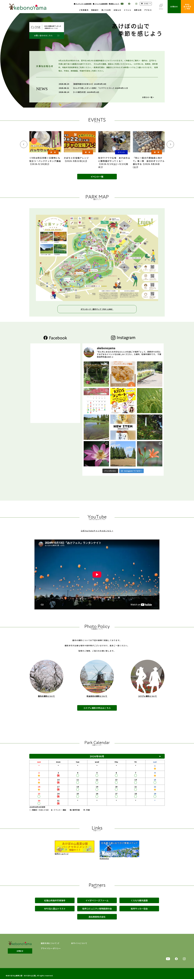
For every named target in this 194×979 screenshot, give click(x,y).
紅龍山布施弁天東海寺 (54, 900)
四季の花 (138, 10)
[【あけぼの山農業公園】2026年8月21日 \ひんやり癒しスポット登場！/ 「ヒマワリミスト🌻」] (149, 374)
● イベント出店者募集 (100, 4)
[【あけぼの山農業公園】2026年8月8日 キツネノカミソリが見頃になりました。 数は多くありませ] (149, 427)
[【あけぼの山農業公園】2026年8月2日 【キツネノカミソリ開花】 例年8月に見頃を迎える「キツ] (149, 453)
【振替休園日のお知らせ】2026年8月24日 (89, 84)
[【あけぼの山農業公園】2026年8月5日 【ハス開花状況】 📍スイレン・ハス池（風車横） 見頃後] (96, 453)
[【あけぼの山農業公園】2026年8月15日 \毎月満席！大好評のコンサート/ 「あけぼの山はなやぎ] (123, 400)
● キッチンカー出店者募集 (82, 4)
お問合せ (174, 6)
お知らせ (117, 10)
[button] (23, 144)
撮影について (114, 4)
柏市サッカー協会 (139, 908)
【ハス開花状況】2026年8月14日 (85, 92)
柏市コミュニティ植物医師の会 (97, 908)
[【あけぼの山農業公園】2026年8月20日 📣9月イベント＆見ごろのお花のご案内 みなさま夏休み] (96, 400)
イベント (127, 10)
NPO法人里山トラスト (55, 908)
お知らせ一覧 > (148, 97)
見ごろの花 (106, 10)
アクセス (148, 10)
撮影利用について (49, 943)
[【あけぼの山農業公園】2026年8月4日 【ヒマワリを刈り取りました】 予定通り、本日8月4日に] (123, 453)
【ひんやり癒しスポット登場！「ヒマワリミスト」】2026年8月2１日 (100, 88)
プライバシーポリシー (51, 948)
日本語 (145, 3)
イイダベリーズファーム (97, 900)
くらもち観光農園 (139, 900)
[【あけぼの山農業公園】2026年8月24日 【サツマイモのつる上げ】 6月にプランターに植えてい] (96, 374)
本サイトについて (79, 943)
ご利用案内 (84, 10)
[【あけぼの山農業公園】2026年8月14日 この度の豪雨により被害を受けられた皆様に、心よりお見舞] (96, 427)
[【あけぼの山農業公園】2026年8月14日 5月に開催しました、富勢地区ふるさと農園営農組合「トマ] (149, 400)
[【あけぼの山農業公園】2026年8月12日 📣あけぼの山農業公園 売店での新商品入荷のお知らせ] (123, 427)
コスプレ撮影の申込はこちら (97, 707)
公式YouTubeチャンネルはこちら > (97, 530)
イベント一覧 (97, 176)
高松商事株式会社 (97, 916)
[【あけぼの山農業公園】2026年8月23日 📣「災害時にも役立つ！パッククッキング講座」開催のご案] (123, 374)
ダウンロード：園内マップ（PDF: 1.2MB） (97, 309)
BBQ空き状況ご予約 (187, 6)
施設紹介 (95, 10)
